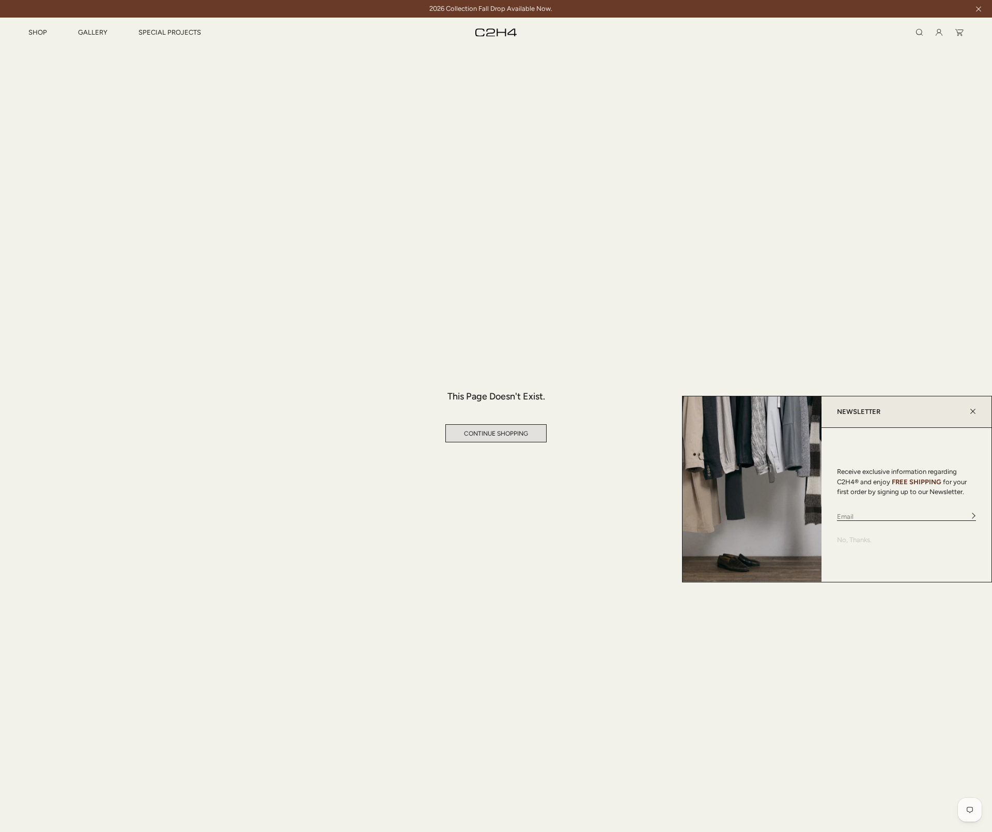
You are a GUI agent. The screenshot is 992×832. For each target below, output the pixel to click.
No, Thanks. (854, 539)
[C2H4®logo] (496, 32)
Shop (37, 32)
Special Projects (169, 32)
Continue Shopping (496, 433)
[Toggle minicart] (959, 32)
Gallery (92, 32)
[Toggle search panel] (919, 32)
